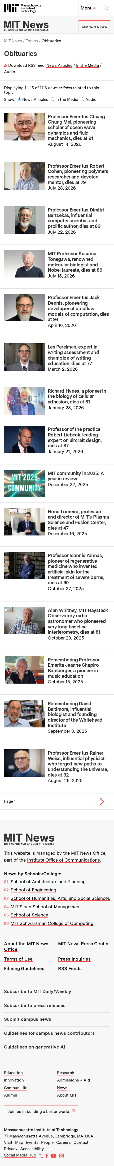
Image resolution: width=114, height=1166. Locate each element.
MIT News (13, 41)
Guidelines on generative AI (34, 1047)
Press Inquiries (74, 959)
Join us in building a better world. (39, 1111)
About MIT (67, 1095)
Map (19, 1142)
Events (32, 1142)
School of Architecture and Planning (48, 881)
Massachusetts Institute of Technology (41, 1129)
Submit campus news (27, 1019)
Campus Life (15, 1087)
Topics (32, 41)
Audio (9, 71)
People (47, 1142)
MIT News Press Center (83, 943)
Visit (8, 1142)
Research (65, 1072)
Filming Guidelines (24, 968)
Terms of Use (18, 959)
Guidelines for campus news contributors (49, 1033)
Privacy (10, 1148)
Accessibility (32, 1148)
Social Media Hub (20, 1155)
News (62, 1087)
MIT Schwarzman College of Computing (52, 923)
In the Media (87, 65)
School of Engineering (33, 889)
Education (13, 1072)
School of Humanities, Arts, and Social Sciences (60, 898)
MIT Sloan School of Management (46, 906)
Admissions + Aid (73, 1080)
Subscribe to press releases (34, 1005)
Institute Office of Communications (63, 860)
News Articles (59, 65)
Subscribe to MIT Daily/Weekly (37, 991)
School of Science (29, 915)
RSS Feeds (70, 968)
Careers (63, 1142)
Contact (81, 1142)
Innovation (14, 1080)
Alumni (10, 1095)
